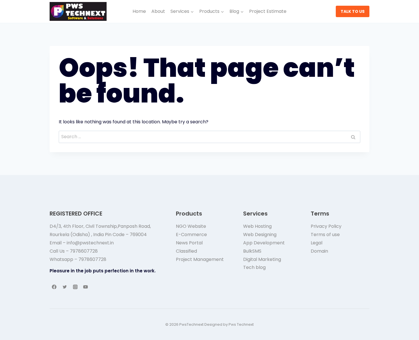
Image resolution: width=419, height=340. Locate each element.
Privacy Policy (326, 226)
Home (139, 11)
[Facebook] (54, 286)
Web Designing (259, 234)
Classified (186, 251)
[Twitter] (64, 286)
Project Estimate (267, 11)
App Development (264, 243)
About (158, 11)
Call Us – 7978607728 (74, 251)
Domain (319, 251)
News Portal (189, 243)
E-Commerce (191, 234)
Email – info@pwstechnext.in (82, 243)
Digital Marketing (262, 259)
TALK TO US (353, 11)
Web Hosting (257, 226)
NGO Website (191, 226)
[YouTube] (85, 286)
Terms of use (325, 234)
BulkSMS (252, 251)
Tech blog (254, 267)
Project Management (200, 259)
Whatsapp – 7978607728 (78, 259)
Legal (316, 243)
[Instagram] (75, 286)
